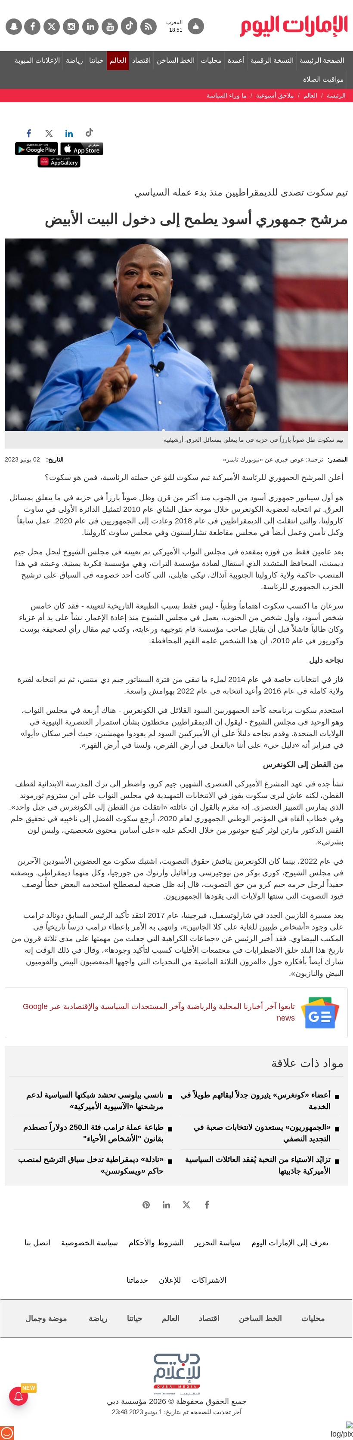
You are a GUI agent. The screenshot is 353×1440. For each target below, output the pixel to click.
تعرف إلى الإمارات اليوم (289, 1242)
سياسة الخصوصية (89, 1242)
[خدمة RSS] (148, 26)
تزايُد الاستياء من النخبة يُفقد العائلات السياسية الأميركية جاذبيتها (258, 1165)
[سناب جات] (14, 26)
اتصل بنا (37, 1242)
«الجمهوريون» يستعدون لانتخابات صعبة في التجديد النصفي (262, 1133)
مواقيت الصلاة (323, 79)
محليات (211, 60)
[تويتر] (51, 26)
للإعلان (170, 1280)
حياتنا (96, 60)
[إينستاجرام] (71, 26)
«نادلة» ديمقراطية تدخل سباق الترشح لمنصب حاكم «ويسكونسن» (91, 1165)
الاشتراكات (209, 1280)
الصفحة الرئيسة (322, 60)
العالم (118, 60)
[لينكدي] (90, 26)
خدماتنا (137, 1280)
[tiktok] (129, 26)
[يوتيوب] (110, 26)
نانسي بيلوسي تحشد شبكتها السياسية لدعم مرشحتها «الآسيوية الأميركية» (95, 1101)
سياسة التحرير (218, 1242)
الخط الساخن (176, 60)
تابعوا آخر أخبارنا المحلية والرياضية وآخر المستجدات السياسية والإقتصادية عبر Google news (159, 1012)
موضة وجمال (46, 1318)
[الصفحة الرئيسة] (294, 4)
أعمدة (236, 60)
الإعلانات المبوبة (37, 60)
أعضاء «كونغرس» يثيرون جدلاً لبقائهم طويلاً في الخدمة (256, 1101)
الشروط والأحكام (156, 1242)
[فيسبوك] (32, 26)
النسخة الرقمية (272, 60)
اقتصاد (141, 60)
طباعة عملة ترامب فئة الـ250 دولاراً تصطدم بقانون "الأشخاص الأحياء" (93, 1133)
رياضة (74, 60)
